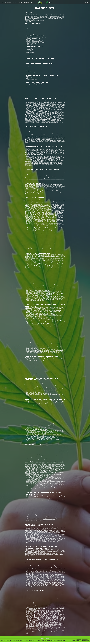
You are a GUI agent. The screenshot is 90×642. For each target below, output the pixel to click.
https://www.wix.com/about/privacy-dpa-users (44, 349)
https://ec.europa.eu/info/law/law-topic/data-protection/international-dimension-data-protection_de (46, 179)
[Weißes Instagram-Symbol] (87, 2)
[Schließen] (88, 640)
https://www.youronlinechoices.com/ (45, 235)
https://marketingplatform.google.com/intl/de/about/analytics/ (43, 432)
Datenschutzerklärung (62, 640)
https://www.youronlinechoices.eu (45, 486)
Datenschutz (47, 638)
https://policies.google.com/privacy (40, 433)
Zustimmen (85, 640)
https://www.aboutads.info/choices (51, 487)
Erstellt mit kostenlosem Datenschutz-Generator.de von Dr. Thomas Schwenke (38, 634)
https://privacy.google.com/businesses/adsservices (40, 439)
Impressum (42, 638)
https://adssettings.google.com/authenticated (41, 438)
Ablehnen (79, 640)
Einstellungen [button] (73, 640)
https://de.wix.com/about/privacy (39, 348)
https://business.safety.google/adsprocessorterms (45, 434)
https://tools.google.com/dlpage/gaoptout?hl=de (36, 437)
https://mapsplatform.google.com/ (49, 519)
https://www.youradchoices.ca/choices (35, 487)
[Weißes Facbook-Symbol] (85, 2)
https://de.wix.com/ (50, 347)
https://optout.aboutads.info (32, 235)
